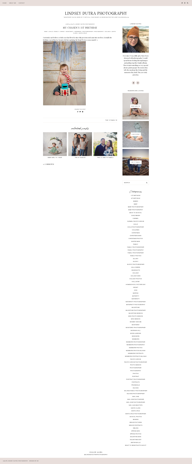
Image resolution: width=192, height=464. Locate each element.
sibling (135, 428)
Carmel (136, 218)
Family (56, 31)
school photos (136, 416)
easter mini (135, 241)
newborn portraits (135, 353)
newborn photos (135, 347)
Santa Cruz (83, 33)
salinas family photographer (135, 390)
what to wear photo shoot (135, 445)
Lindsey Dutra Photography (96, 14)
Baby (46, 31)
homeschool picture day (136, 284)
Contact (22, 3)
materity (135, 296)
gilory (135, 258)
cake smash (135, 215)
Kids (135, 290)
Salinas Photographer (135, 393)
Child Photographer (136, 227)
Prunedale (136, 385)
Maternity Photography (135, 304)
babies (135, 201)
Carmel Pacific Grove (135, 221)
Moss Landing (135, 333)
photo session (135, 365)
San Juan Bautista (136, 405)
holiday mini (136, 276)
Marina (135, 293)
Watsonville (136, 442)
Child (51, 31)
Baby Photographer (136, 207)
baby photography (135, 209)
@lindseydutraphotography (96, 454)
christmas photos (136, 238)
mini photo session (135, 316)
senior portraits (135, 425)
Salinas (107, 31)
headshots (136, 270)
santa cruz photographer (135, 413)
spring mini (135, 431)
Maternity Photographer (136, 301)
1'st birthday (136, 195)
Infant (62, 31)
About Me (12, 3)
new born (136, 336)
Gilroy (135, 261)
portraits (136, 382)
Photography (99, 31)
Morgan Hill (136, 330)
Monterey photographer (136, 327)
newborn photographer (135, 342)
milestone (136, 307)
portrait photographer (135, 379)
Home (5, 3)
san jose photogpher (135, 399)
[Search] (147, 183)
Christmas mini (136, 235)
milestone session (136, 313)
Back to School (136, 212)
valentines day (135, 439)
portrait (135, 376)
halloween (135, 267)
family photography (136, 250)
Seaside (136, 419)
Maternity (136, 298)
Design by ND (34, 460)
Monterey (69, 31)
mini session (135, 319)
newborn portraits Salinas (135, 356)
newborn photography (136, 344)
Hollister (136, 281)
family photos (135, 255)
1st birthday (135, 198)
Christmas (136, 233)
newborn (78, 31)
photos (135, 373)
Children (135, 230)
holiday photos (136, 278)
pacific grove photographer (135, 362)
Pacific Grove (135, 359)
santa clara (135, 408)
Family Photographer (135, 247)
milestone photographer (136, 310)
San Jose (135, 396)
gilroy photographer (135, 264)
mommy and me (136, 322)
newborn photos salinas (135, 350)
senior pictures (136, 422)
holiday (136, 273)
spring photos (135, 434)
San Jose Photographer (135, 402)
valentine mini (135, 436)
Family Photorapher (136, 253)
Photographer (87, 31)
